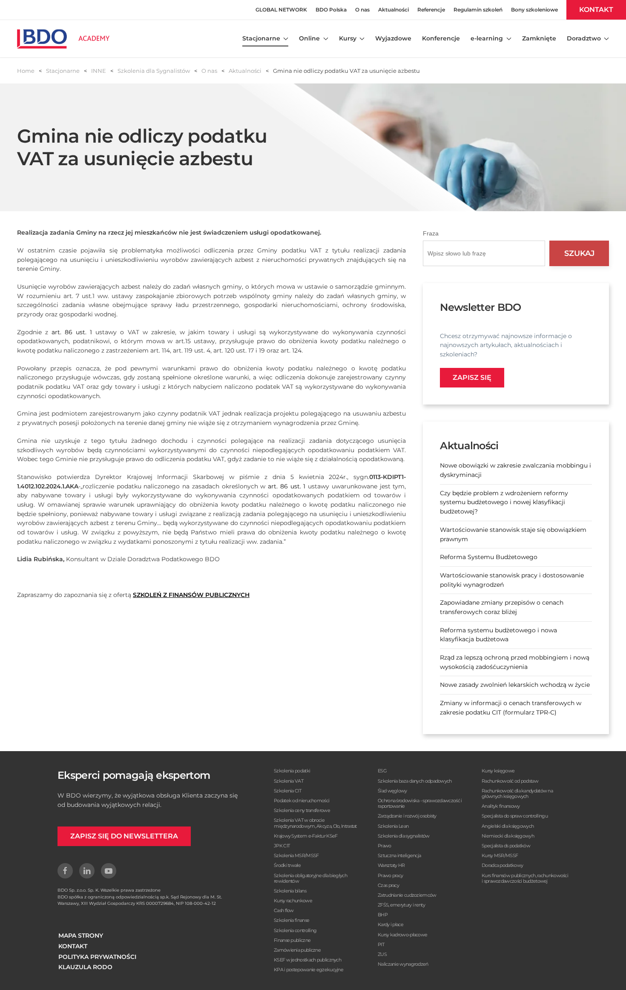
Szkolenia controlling (295, 930)
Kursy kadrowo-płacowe (402, 935)
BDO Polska (331, 9)
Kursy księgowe (498, 771)
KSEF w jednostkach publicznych (307, 960)
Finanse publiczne (292, 940)
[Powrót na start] (63, 39)
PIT (381, 944)
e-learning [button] (487, 38)
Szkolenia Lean (393, 826)
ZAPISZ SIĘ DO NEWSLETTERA (124, 836)
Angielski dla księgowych (508, 826)
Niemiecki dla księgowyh (508, 836)
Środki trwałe (287, 865)
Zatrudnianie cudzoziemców (407, 895)
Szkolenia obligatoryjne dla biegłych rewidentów (310, 878)
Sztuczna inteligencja (399, 855)
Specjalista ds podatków (506, 846)
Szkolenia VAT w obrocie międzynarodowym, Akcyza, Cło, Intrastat (315, 823)
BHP (383, 915)
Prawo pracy (390, 875)
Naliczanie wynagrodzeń (403, 964)
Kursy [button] (347, 38)
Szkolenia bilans (290, 891)
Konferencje (441, 38)
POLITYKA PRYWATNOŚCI (97, 957)
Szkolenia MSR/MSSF (296, 855)
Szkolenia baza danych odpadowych (415, 781)
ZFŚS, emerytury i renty (401, 905)
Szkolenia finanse (291, 920)
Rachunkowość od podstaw (510, 781)
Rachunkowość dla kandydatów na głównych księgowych (517, 793)
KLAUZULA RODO (85, 967)
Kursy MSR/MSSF (500, 855)
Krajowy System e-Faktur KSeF (305, 836)
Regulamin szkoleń (478, 9)
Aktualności (393, 9)
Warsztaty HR (391, 865)
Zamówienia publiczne (297, 950)
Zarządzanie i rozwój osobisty (407, 816)
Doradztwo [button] (584, 38)
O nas (362, 9)
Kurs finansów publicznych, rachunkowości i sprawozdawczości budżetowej (525, 878)
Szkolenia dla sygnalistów (404, 836)
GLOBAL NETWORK (281, 9)
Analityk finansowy (501, 806)
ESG (382, 771)
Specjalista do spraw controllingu (515, 816)
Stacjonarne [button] (261, 38)
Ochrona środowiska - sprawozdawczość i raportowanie (420, 803)
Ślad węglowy (392, 791)
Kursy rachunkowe (293, 901)
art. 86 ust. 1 (72, 332)
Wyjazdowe (393, 38)
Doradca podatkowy (502, 865)
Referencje (431, 9)
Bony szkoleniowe (534, 9)
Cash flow (284, 910)
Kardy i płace (390, 924)
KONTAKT (596, 10)
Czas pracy (388, 885)
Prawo (384, 846)
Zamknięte (539, 38)
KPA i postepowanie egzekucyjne (308, 970)
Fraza (431, 233)
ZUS (382, 954)
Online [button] (309, 38)
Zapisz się (472, 377)
